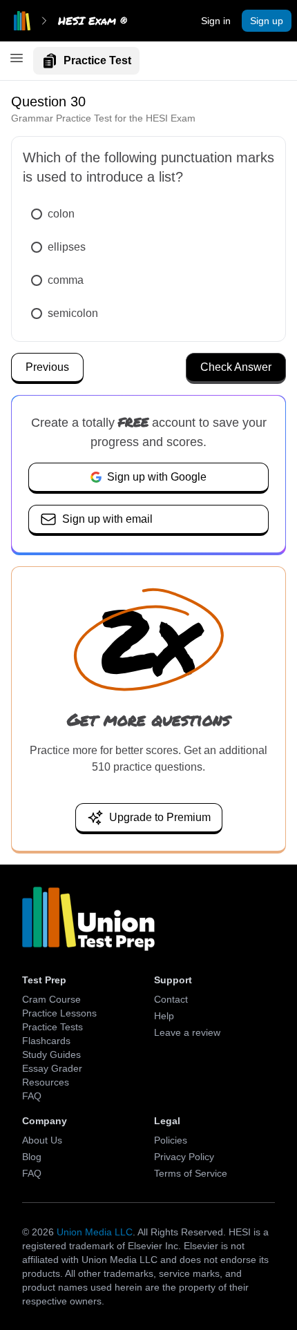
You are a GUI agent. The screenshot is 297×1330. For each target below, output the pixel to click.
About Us (42, 1140)
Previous (47, 367)
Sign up (266, 20)
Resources (45, 1082)
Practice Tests (52, 1026)
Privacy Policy (184, 1156)
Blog (31, 1156)
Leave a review (187, 1032)
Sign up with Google (157, 477)
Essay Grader (52, 1068)
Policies (170, 1140)
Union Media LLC (95, 1231)
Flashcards (46, 1040)
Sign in (216, 20)
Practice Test (97, 60)
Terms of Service (190, 1173)
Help (164, 1015)
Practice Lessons (59, 1013)
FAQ (31, 1095)
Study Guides (51, 1054)
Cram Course (51, 999)
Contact (171, 999)
